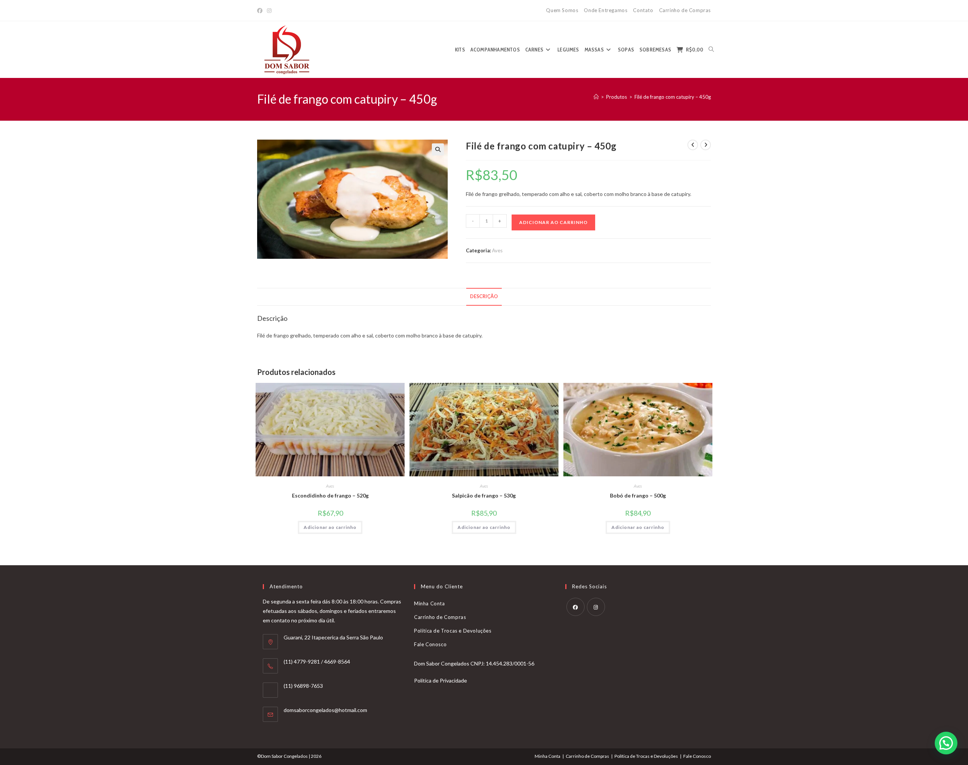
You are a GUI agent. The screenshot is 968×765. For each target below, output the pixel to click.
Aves (497, 250)
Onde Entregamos (605, 10)
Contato (643, 10)
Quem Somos (562, 10)
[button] (438, 149)
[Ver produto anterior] (692, 145)
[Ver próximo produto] (705, 145)
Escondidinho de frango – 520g (330, 495)
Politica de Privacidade (440, 680)
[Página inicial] (596, 97)
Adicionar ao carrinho (553, 222)
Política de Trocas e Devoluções (453, 631)
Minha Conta (429, 603)
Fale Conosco (430, 644)
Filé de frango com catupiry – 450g (672, 97)
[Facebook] (261, 10)
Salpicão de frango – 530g (484, 495)
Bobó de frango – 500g (638, 495)
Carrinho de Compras (685, 10)
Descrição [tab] (484, 296)
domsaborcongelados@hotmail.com (325, 710)
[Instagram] (269, 10)
